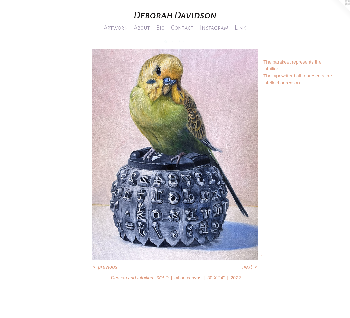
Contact (182, 28)
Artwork (115, 28)
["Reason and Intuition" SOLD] (175, 154)
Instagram (214, 28)
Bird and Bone (175, 42)
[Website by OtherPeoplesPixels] (340, 10)
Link (240, 28)
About (142, 28)
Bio (160, 28)
